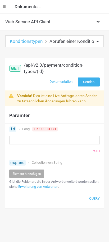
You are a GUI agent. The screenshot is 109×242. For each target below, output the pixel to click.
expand (17, 162)
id (12, 129)
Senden (88, 82)
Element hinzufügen (26, 174)
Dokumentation (60, 82)
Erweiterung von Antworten (38, 187)
